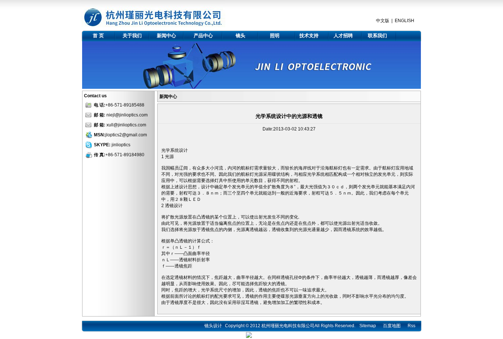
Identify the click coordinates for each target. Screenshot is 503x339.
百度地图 (392, 325)
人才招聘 (343, 35)
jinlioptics (121, 144)
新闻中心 (166, 35)
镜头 (240, 35)
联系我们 (377, 35)
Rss (411, 325)
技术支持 (309, 35)
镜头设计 (213, 325)
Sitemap (367, 325)
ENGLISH (404, 20)
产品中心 (203, 35)
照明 (274, 35)
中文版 (382, 20)
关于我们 (132, 35)
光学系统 (170, 150)
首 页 (98, 35)
